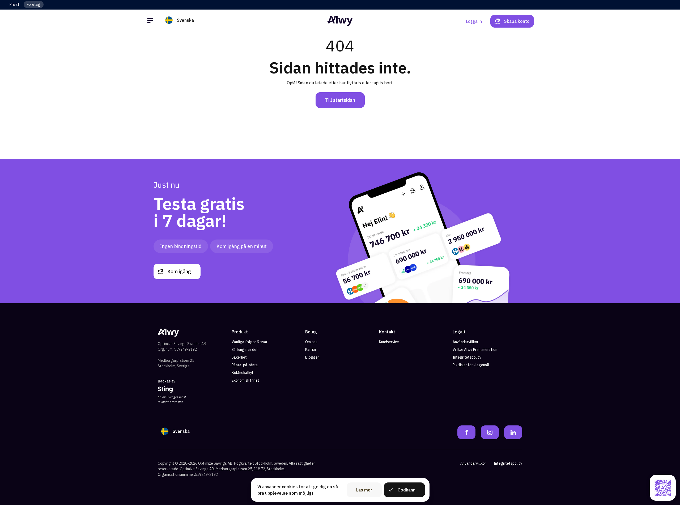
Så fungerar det (245, 349)
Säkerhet (239, 357)
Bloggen (312, 357)
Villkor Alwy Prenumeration (475, 349)
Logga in (474, 21)
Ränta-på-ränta (245, 365)
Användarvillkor (465, 341)
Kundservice (389, 341)
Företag (33, 4)
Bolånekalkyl (242, 372)
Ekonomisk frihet (245, 380)
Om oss (311, 341)
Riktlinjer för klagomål (471, 365)
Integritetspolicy (467, 357)
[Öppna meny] (151, 21)
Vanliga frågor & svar (249, 341)
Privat (14, 4)
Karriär (310, 349)
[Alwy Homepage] (340, 21)
